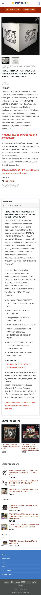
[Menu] (2, 3)
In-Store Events (6, 574)
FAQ (25, 589)
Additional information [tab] (12, 205)
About (21, 589)
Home (3, 555)
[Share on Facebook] (3, 185)
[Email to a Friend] (10, 185)
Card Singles (6, 570)
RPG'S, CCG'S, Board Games (11, 66)
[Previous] (5, 36)
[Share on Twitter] (7, 185)
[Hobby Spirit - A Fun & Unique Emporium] (20, 3)
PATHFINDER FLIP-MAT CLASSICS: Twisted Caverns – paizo (10, 446)
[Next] (36, 36)
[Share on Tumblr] (17, 185)
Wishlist (4, 566)
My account (5, 559)
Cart (2, 563)
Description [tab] (7, 201)
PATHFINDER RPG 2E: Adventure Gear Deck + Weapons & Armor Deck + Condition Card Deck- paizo (30, 447)
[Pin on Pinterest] (14, 185)
